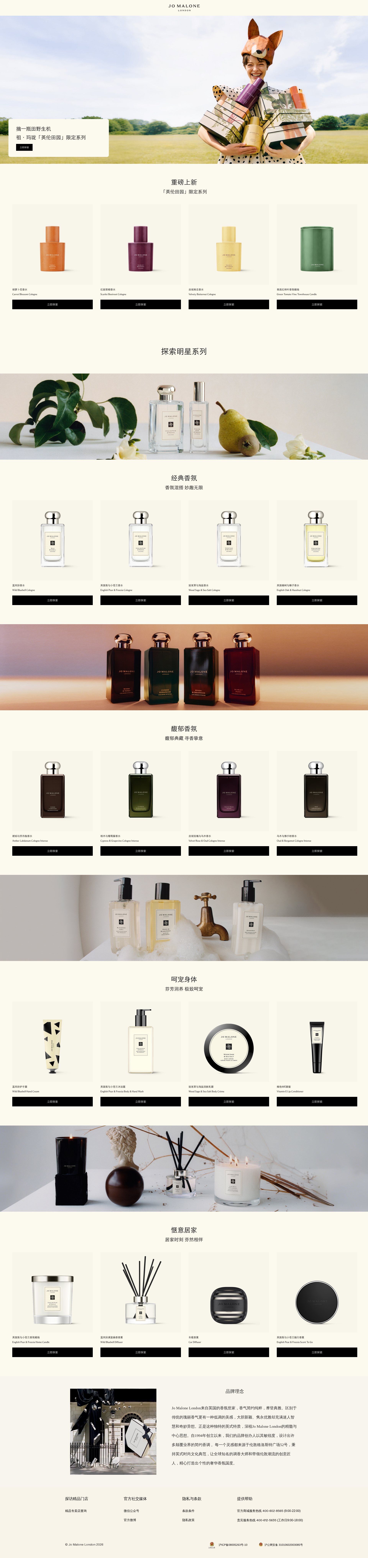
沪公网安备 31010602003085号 (283, 1544)
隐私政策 (188, 1520)
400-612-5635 (266, 1520)
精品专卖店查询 (76, 1510)
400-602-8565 (272, 1511)
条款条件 (188, 1510)
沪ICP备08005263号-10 (233, 1544)
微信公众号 (131, 1510)
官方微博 (130, 1520)
